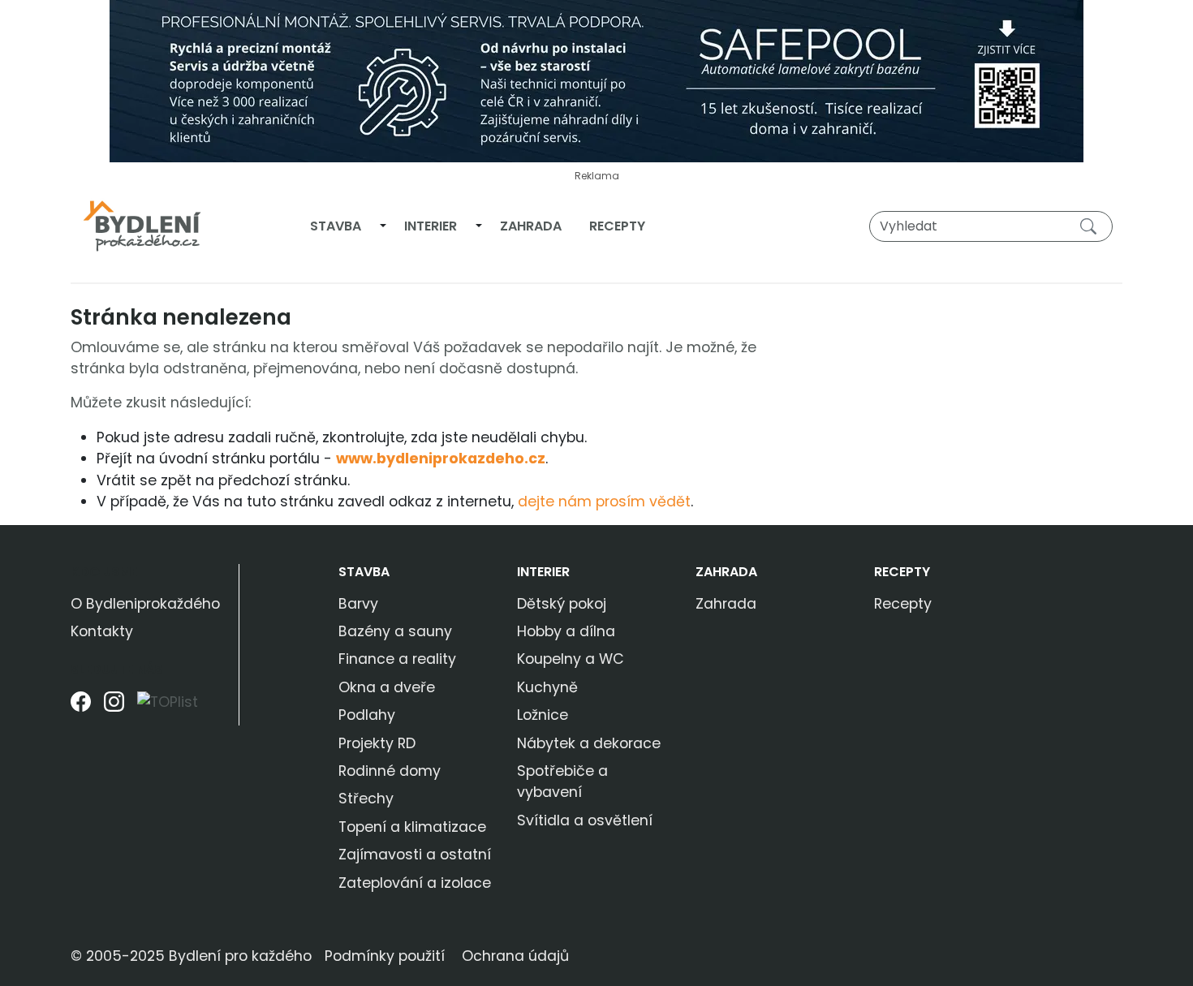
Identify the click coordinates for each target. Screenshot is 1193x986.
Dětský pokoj (561, 604)
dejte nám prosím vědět (604, 501)
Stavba (335, 226)
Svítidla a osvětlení (584, 820)
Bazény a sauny (395, 631)
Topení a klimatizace (412, 827)
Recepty (617, 226)
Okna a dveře (386, 687)
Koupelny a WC (570, 659)
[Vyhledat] (1091, 225)
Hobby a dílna (566, 631)
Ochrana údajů (515, 956)
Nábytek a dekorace (589, 743)
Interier (430, 226)
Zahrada (531, 226)
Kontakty (102, 631)
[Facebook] (81, 708)
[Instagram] (114, 708)
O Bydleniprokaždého (145, 604)
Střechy (366, 798)
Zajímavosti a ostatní (414, 854)
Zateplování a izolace (414, 883)
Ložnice (542, 715)
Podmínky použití (385, 956)
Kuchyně (547, 687)
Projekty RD (377, 743)
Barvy (358, 604)
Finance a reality (397, 659)
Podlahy (366, 715)
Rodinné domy (389, 771)
